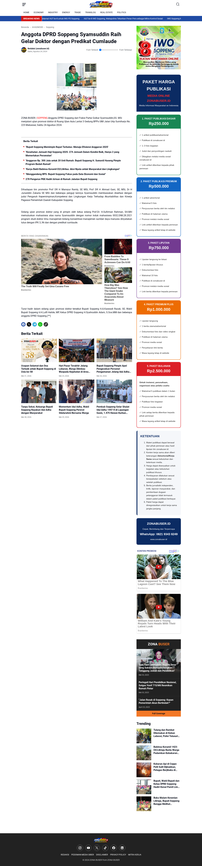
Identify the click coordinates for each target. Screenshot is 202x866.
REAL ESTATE (106, 12)
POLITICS (121, 12)
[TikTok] (105, 848)
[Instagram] (80, 848)
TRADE (77, 12)
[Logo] (101, 840)
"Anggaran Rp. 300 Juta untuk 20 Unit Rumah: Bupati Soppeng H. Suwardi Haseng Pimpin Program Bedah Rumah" (73, 162)
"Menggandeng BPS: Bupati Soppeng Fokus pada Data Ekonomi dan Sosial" (66, 174)
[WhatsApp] (40, 324)
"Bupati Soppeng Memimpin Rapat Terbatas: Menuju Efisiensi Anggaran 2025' (67, 147)
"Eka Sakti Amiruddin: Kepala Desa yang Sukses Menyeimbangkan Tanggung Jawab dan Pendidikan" (157, 667)
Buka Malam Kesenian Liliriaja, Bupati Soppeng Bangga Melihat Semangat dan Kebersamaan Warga (166, 801)
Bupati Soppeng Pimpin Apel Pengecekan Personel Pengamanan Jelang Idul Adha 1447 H (113, 368)
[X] (29, 324)
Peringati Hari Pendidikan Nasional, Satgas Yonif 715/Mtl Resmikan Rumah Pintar (157, 685)
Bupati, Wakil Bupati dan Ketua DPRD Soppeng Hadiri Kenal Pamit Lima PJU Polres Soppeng (166, 784)
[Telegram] (34, 324)
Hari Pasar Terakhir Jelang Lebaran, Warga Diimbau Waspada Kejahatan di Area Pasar (73, 368)
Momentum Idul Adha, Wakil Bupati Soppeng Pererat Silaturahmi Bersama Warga (74, 409)
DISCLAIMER (102, 854)
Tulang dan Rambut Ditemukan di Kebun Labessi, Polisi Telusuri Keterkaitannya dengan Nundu (165, 733)
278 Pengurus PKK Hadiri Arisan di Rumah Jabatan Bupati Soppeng (61, 179)
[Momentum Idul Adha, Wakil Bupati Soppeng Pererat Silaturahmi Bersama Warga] (76, 391)
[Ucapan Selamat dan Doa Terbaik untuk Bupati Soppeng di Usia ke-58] (39, 350)
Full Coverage (158, 713)
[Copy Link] (46, 324)
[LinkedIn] (122, 848)
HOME (26, 12)
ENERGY (66, 12)
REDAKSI (65, 854)
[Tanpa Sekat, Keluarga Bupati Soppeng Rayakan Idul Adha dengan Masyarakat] (39, 391)
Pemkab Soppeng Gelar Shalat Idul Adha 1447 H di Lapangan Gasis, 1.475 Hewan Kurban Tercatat (113, 409)
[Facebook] (23, 324)
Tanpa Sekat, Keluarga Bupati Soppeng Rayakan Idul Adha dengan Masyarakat (37, 409)
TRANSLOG (90, 12)
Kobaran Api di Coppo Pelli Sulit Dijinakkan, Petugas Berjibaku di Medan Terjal (165, 767)
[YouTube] (88, 848)
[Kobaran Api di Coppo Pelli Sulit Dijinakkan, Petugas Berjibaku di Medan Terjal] (143, 769)
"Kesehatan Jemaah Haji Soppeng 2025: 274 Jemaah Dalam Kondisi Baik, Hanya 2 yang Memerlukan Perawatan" (72, 154)
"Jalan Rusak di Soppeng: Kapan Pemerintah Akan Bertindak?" (156, 701)
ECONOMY (39, 12)
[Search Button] (178, 4)
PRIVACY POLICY (118, 854)
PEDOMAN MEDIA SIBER (82, 854)
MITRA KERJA (134, 854)
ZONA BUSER (96, 860)
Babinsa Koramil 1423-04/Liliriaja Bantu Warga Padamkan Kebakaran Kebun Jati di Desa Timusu (166, 750)
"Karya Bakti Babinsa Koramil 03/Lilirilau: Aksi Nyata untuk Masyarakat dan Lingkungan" (73, 169)
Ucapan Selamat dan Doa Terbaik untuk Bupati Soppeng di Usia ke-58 (38, 368)
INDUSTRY (53, 12)
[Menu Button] (24, 4)
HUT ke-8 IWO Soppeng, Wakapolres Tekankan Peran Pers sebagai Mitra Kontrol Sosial (106, 18)
